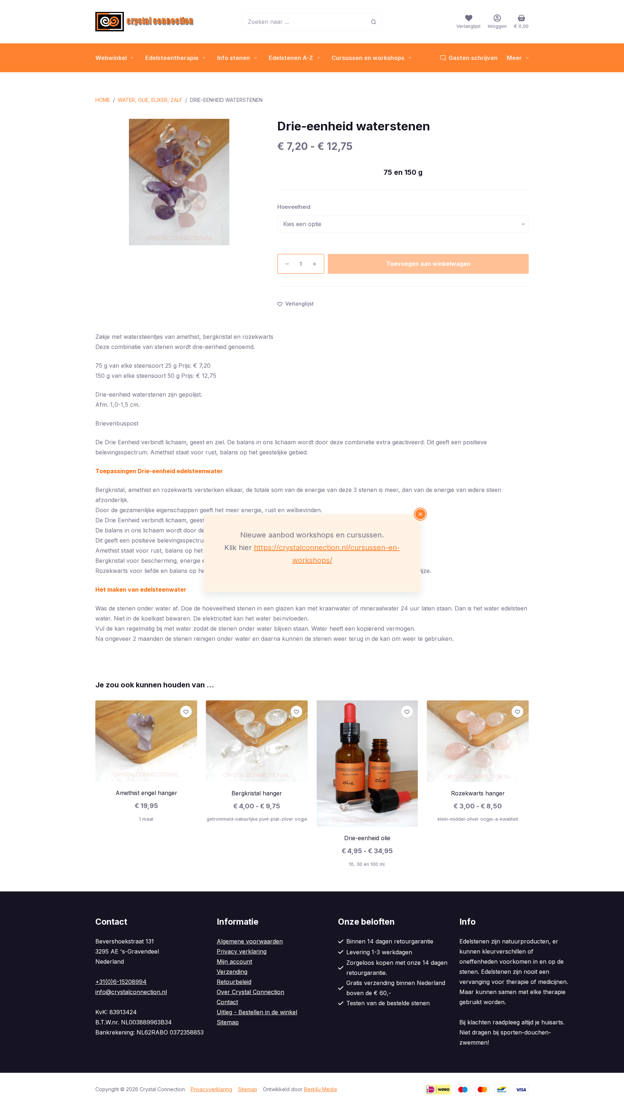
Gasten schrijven (473, 57)
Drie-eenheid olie (367, 838)
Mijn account (234, 961)
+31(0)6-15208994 (121, 981)
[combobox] (303, 21)
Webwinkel (111, 57)
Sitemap (228, 1022)
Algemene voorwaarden (250, 941)
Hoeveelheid (294, 206)
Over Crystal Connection (250, 991)
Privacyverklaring (211, 1089)
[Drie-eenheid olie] (367, 763)
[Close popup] (420, 514)
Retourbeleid (234, 981)
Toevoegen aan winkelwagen (428, 263)
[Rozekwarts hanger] (478, 741)
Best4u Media (320, 1089)
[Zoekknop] (373, 21)
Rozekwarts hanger (478, 793)
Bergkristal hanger (256, 793)
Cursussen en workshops (368, 57)
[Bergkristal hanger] (257, 741)
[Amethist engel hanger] (146, 741)
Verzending (232, 971)
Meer (514, 57)
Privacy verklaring (241, 951)
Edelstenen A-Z (291, 57)
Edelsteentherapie (172, 57)
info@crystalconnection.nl (131, 991)
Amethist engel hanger (146, 793)
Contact (227, 1002)
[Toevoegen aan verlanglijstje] (186, 711)
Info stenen (233, 57)
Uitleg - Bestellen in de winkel (257, 1012)
